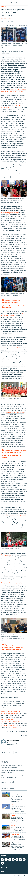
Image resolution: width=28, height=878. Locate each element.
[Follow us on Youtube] (9, 859)
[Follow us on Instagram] (16, 859)
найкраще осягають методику (10, 347)
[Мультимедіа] (8, 876)
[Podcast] (24, 859)
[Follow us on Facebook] (2, 859)
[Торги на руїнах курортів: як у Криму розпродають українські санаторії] (6, 827)
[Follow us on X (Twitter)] (6, 859)
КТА (14, 876)
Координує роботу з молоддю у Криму (13, 583)
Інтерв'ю (13, 815)
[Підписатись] (2, 863)
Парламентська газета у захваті (16, 515)
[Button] (10, 25)
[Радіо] (3, 876)
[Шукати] (24, 876)
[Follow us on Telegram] (13, 859)
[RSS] (20, 859)
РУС (19, 876)
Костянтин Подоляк (6, 18)
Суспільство (14, 793)
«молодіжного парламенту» (15, 412)
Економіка (14, 825)
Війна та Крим (15, 805)
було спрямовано (6, 555)
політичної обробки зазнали (10, 213)
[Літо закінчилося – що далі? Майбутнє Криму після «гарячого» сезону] (6, 836)
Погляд (3, 7)
